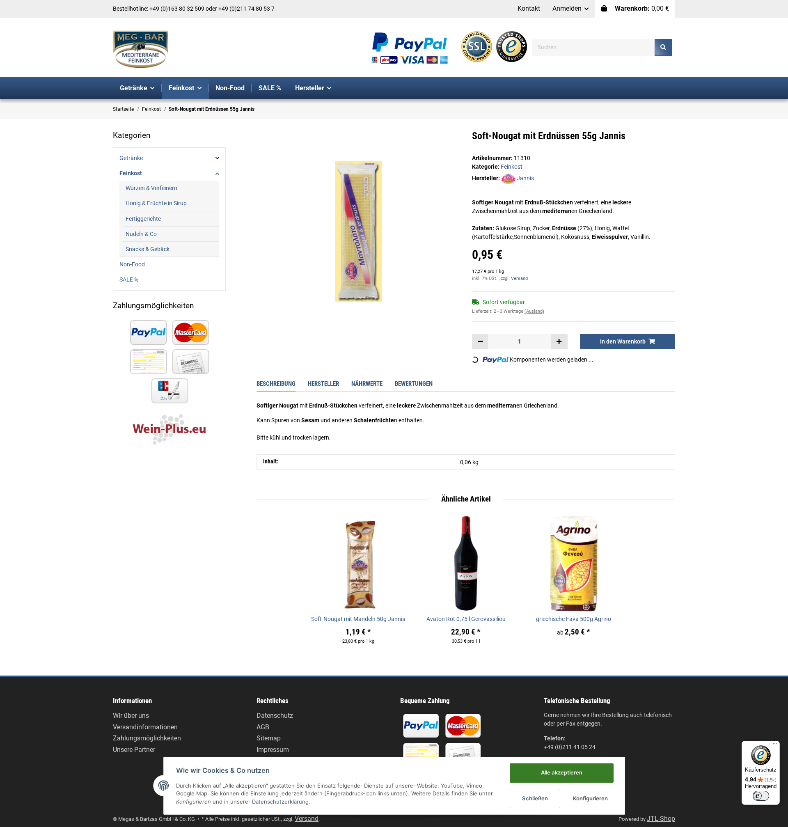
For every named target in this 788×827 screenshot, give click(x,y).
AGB (263, 727)
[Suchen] (663, 47)
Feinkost (511, 166)
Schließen (535, 798)
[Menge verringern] (480, 341)
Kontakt (529, 8)
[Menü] (775, 746)
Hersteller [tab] (323, 383)
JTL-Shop (661, 818)
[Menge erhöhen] (559, 341)
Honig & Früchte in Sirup (156, 203)
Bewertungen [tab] (414, 383)
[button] (571, 9)
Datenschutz (275, 715)
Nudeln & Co (141, 234)
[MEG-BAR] (141, 50)
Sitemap (269, 738)
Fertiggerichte (143, 218)
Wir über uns (131, 715)
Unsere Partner (134, 750)
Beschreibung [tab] (276, 383)
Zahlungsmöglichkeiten (147, 738)
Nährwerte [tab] (367, 383)
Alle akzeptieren (561, 772)
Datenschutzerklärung (280, 801)
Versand (519, 278)
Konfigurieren (590, 798)
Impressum (273, 750)
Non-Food (132, 264)
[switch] (761, 796)
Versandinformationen (145, 727)
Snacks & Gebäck (148, 249)
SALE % (128, 279)
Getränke (131, 158)
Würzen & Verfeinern (151, 188)
